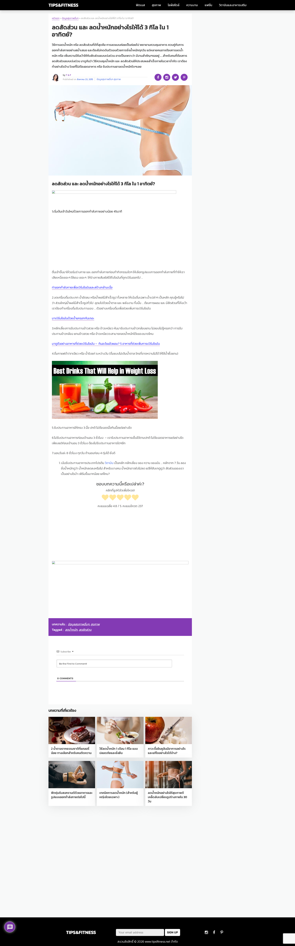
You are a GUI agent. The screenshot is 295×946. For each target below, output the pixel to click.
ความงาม (192, 5)
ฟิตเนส (140, 5)
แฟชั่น (208, 5)
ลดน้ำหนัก (71, 630)
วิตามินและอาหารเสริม (233, 5)
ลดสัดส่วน (85, 630)
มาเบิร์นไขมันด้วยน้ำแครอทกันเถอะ (73, 318)
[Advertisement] (120, 242)
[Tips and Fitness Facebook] (206, 932)
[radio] (105, 498)
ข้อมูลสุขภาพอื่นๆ (70, 18)
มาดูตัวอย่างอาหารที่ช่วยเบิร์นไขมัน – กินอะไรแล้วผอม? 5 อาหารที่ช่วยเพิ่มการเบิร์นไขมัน (106, 343)
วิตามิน (109, 463)
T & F (68, 75)
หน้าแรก (56, 18)
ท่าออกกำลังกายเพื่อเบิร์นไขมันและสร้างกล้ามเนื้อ (82, 287)
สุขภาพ (156, 5)
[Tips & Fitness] (63, 5)
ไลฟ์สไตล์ (173, 5)
